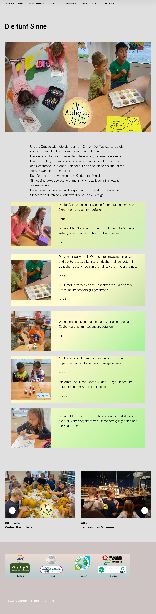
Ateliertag (16, 523)
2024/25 (8, 523)
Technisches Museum (97, 527)
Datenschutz (48, 601)
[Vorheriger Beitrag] (40, 494)
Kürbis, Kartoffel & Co (21, 527)
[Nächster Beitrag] (116, 494)
